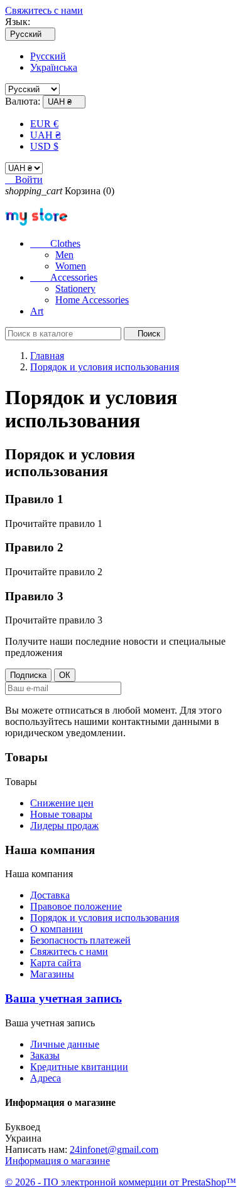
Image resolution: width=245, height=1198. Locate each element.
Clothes (55, 243)
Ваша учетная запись (63, 998)
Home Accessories (92, 299)
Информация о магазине (57, 1160)
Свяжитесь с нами (44, 10)
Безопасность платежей (80, 940)
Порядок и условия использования (104, 917)
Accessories (63, 277)
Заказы (45, 1055)
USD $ (44, 146)
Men (64, 254)
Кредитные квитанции (79, 1066)
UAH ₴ (45, 135)
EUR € (44, 123)
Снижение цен (62, 803)
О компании (56, 929)
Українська (53, 67)
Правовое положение (76, 906)
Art (36, 311)
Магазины (52, 974)
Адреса (45, 1078)
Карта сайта (55, 962)
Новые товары (61, 814)
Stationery (75, 288)
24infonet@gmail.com (114, 1149)
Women (70, 266)
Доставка (50, 895)
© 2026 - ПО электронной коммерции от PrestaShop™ (120, 1182)
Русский (48, 56)
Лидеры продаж (64, 825)
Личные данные (64, 1044)
